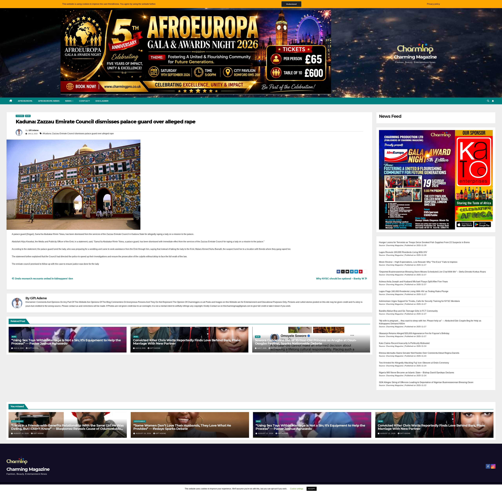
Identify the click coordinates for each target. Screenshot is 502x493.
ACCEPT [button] (311, 489)
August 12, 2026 (266, 433)
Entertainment (17, 421)
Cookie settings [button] (296, 489)
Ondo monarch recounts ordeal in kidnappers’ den (43, 278)
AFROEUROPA (25, 101)
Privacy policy (433, 4)
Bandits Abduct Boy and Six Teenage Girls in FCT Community (408, 311)
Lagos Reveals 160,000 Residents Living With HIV (403, 252)
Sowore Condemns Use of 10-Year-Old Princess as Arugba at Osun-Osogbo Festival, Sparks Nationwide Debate (305, 341)
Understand (291, 4)
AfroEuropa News (49, 101)
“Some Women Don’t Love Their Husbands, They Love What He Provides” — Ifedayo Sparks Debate (182, 427)
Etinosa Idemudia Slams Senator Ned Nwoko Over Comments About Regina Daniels (419, 353)
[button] (488, 101)
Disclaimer (102, 101)
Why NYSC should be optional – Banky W (340, 278)
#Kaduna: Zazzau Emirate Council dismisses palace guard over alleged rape (78, 133)
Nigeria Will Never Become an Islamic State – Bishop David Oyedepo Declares (416, 372)
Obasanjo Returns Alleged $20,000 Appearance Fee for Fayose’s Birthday (414, 333)
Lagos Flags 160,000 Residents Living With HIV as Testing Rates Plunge (413, 291)
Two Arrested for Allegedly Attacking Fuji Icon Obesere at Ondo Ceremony (414, 363)
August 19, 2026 (21, 433)
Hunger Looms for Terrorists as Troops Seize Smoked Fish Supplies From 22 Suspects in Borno (424, 242)
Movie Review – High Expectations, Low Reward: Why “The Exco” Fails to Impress (418, 262)
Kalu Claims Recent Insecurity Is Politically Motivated (404, 343)
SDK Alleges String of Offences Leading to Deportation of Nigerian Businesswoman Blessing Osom (426, 382)
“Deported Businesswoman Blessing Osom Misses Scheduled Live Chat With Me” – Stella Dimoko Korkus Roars (432, 272)
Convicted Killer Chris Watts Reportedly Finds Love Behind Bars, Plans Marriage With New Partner (186, 341)
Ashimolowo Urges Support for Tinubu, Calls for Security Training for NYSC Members (419, 301)
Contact (84, 101)
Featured (19, 116)
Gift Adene (33, 130)
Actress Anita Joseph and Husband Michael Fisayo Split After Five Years (413, 281)
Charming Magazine (415, 57)
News (68, 101)
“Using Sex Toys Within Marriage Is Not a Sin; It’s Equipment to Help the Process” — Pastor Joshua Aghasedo (66, 341)
